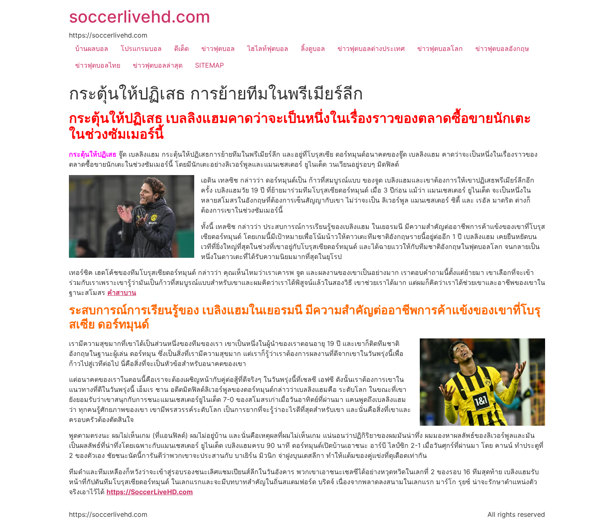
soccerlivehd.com (139, 16)
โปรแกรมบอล (141, 48)
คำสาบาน (121, 292)
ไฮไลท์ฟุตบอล (267, 48)
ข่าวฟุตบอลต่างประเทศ (371, 48)
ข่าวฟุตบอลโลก (440, 48)
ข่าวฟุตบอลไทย (97, 65)
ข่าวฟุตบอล (218, 48)
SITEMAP (209, 65)
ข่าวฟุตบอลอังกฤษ (502, 48)
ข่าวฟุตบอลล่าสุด (158, 65)
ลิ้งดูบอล (313, 48)
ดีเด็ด (181, 48)
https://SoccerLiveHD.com (150, 492)
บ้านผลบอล (91, 48)
